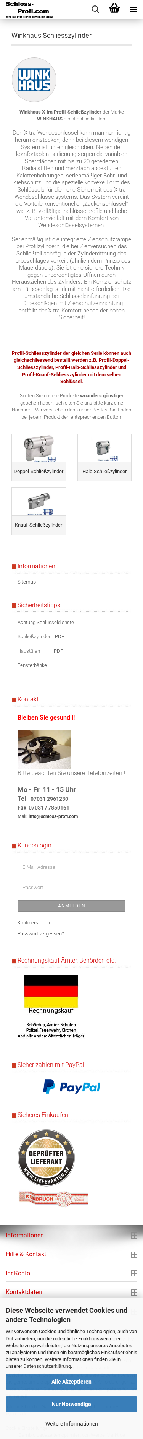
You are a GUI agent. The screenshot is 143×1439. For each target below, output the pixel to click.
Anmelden (71, 906)
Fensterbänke (32, 665)
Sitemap (27, 582)
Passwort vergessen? (41, 934)
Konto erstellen (34, 922)
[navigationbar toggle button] (133, 9)
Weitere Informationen (71, 1424)
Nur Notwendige (71, 1404)
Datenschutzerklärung (47, 1366)
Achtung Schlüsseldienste (46, 622)
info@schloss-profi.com (53, 816)
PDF (59, 636)
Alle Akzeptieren (71, 1382)
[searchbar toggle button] (95, 9)
